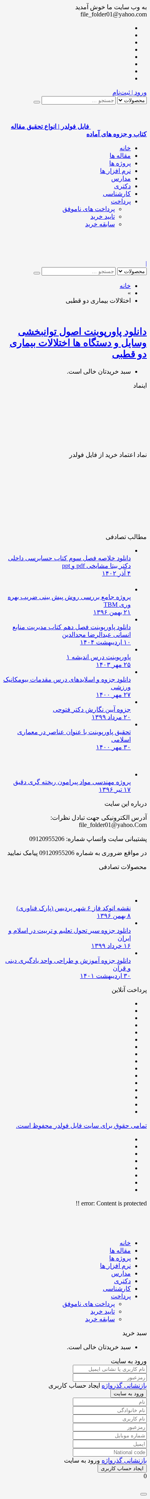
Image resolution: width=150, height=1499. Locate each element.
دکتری (122, 186)
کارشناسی (117, 193)
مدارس (121, 178)
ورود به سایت (129, 1393)
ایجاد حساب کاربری (122, 1468)
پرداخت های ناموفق (88, 208)
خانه (125, 148)
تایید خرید (102, 216)
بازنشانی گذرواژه (124, 1385)
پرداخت (121, 201)
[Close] (143, 1494)
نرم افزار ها (115, 170)
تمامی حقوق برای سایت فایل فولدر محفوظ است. (81, 1125)
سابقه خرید (100, 224)
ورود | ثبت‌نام (129, 92)
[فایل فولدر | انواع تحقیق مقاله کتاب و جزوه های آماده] (119, 256)
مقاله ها (120, 155)
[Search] (37, 102)
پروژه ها (120, 163)
